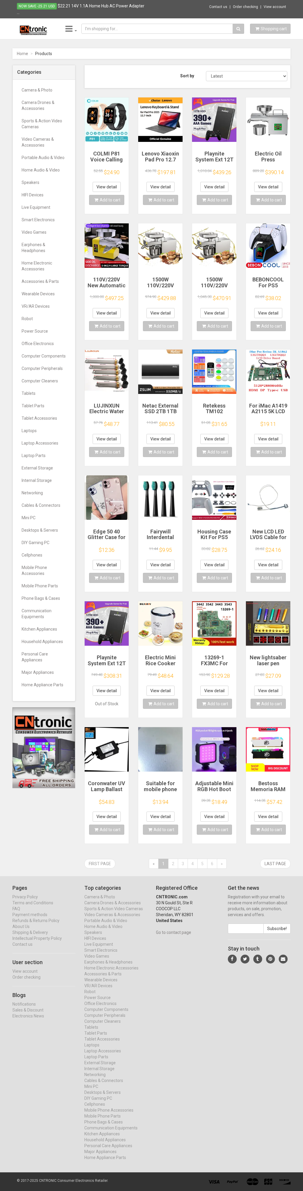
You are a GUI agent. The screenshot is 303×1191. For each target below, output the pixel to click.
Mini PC (29, 517)
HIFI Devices (32, 195)
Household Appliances (42, 641)
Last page (275, 863)
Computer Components (44, 356)
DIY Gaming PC (35, 542)
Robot (27, 318)
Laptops (29, 430)
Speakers (30, 182)
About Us (21, 926)
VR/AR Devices (36, 306)
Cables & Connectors (41, 505)
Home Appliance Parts (42, 684)
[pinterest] (270, 959)
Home (22, 53)
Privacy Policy (25, 897)
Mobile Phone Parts (40, 586)
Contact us (218, 7)
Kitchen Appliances (39, 629)
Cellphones (32, 555)
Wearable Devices (38, 293)
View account (275, 7)
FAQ (16, 908)
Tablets (29, 393)
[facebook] (232, 959)
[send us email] (283, 959)
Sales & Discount (27, 1010)
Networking (32, 492)
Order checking (245, 7)
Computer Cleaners (40, 381)
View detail (106, 187)
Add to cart (110, 200)
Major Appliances (38, 672)
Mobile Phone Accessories (34, 570)
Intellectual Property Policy (37, 938)
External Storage (37, 468)
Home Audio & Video (41, 170)
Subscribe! (277, 928)
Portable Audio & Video (43, 157)
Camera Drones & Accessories (38, 105)
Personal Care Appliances (35, 657)
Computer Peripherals (42, 368)
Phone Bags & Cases (41, 598)
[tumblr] (257, 959)
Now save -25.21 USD (37, 6)
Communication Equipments (36, 613)
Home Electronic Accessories (37, 266)
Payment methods (29, 914)
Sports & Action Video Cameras (42, 123)
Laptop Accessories (40, 443)
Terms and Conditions (32, 902)
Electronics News (28, 1016)
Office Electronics (38, 343)
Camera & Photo (37, 90)
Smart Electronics (38, 219)
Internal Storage (37, 480)
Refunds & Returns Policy (35, 920)
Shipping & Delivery (30, 932)
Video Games (34, 232)
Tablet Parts (33, 405)
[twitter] (245, 959)
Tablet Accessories (39, 418)
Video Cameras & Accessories (38, 142)
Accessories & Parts (40, 281)
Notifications (24, 1004)
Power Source (35, 331)
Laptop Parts (34, 455)
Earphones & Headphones (33, 247)
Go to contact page (173, 932)
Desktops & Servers (40, 530)
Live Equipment (36, 207)
